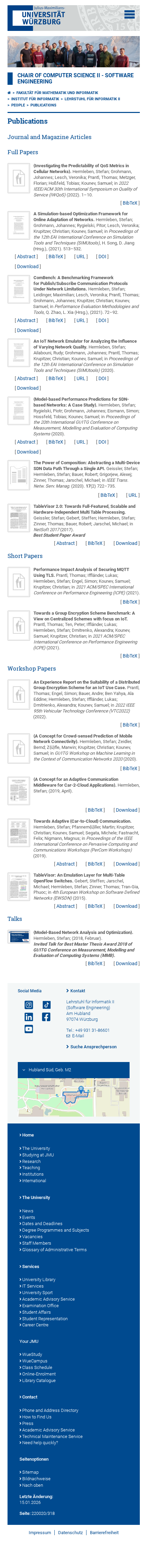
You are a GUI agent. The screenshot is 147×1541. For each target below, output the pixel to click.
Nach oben (32, 1485)
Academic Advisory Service (48, 1299)
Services (30, 1266)
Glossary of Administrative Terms (54, 1249)
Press (28, 1423)
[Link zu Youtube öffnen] (26, 1029)
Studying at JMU (38, 1154)
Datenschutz (70, 1532)
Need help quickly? (40, 1442)
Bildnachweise (36, 1478)
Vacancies (32, 1236)
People (18, 105)
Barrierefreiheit (104, 1532)
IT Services (33, 1286)
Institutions (33, 1174)
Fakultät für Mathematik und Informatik (57, 93)
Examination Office (40, 1305)
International (34, 1180)
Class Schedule (37, 1367)
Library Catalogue (39, 1380)
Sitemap (30, 1472)
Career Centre (35, 1324)
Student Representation (45, 1318)
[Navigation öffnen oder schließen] (129, 14)
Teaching (31, 1167)
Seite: (24, 1513)
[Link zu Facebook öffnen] (43, 1017)
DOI (102, 256)
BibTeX (130, 203)
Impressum (40, 1532)
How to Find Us (37, 1416)
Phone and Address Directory (50, 1410)
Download (28, 266)
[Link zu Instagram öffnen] (26, 1005)
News (28, 1210)
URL (81, 256)
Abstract (26, 256)
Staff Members (36, 1243)
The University (36, 1148)
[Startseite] (9, 93)
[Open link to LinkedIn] (26, 1017)
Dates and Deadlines (42, 1223)
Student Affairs (36, 1312)
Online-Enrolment (39, 1374)
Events (28, 1217)
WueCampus (35, 1360)
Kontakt (77, 991)
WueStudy (32, 1354)
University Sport (37, 1292)
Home (28, 1135)
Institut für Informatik (35, 99)
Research (31, 1161)
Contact (29, 1397)
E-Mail (78, 1035)
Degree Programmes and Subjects (55, 1230)
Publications (43, 105)
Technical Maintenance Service (52, 1436)
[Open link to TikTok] (43, 1005)
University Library (38, 1279)
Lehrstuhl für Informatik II (92, 99)
